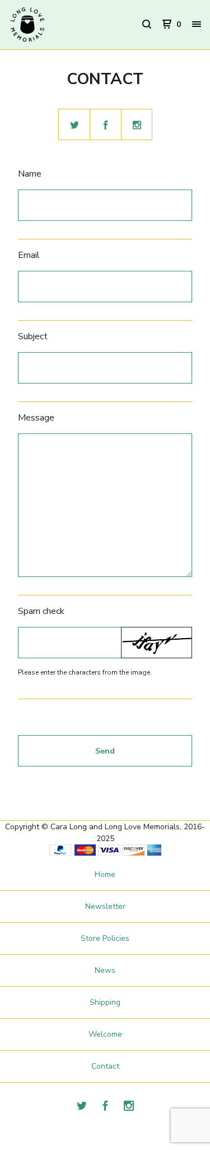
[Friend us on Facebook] (106, 125)
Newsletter (105, 906)
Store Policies (105, 938)
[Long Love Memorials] (57, 24)
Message (36, 418)
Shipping (105, 1002)
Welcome (105, 1034)
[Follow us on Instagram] (137, 125)
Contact (105, 1066)
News (105, 970)
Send (105, 751)
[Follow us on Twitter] (74, 125)
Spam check (41, 611)
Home (105, 874)
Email (29, 255)
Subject (33, 336)
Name (29, 174)
